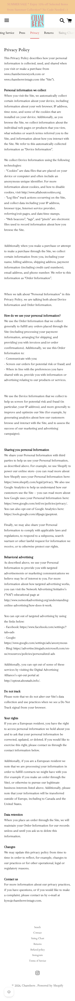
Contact (37, 932)
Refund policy (37, 949)
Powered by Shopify (50, 985)
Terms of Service (37, 960)
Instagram (37, 955)
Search (37, 927)
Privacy (34, 33)
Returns (49, 33)
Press (22, 33)
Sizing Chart (37, 938)
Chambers (29, 985)
